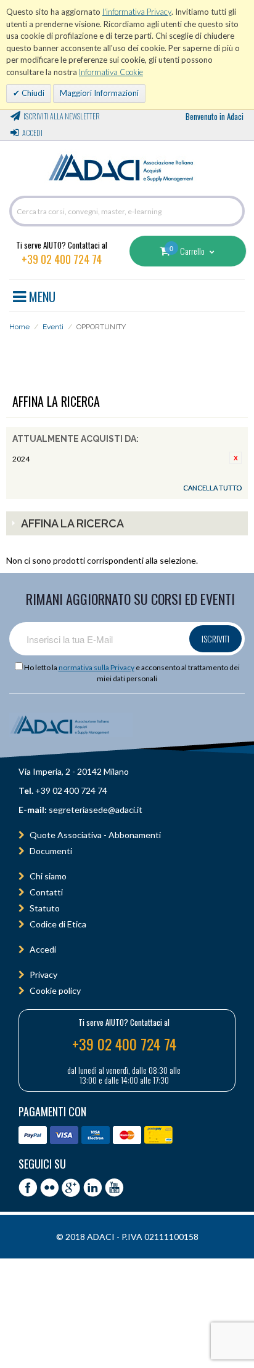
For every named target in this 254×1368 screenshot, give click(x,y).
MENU (40, 294)
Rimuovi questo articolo (235, 458)
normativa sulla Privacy (96, 667)
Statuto (45, 908)
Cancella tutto (212, 488)
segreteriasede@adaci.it (95, 809)
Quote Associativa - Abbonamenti (95, 835)
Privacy (43, 974)
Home (19, 326)
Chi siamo (48, 876)
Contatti (46, 892)
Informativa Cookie (111, 72)
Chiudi (32, 93)
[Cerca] (232, 211)
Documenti (51, 851)
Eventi (53, 326)
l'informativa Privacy (136, 12)
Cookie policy (55, 990)
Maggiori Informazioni (99, 93)
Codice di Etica (58, 924)
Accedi (32, 132)
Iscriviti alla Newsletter (61, 116)
